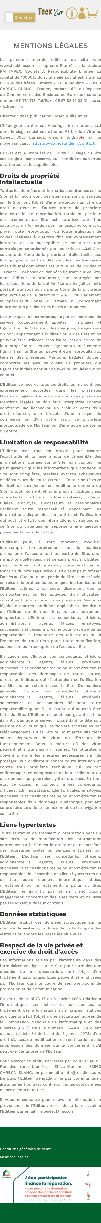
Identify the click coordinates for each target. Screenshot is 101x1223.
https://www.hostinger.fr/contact (63, 143)
